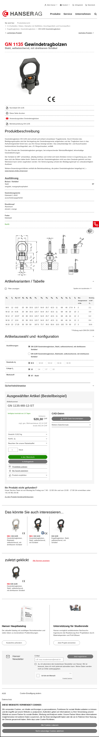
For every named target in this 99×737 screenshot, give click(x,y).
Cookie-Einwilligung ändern (30, 693)
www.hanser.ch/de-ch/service (16, 171)
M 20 (69, 363)
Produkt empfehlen (19, 475)
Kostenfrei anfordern (14, 643)
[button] (51, 5)
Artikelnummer (12, 402)
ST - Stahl (35, 376)
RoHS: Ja (11, 439)
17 (46, 369)
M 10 (41, 363)
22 (54, 369)
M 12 (50, 363)
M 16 (59, 363)
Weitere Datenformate (60, 425)
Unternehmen (83, 14)
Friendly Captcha (67, 678)
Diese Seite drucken (17, 113)
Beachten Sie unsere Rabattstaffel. (21, 443)
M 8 (32, 363)
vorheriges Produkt (14, 33)
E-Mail (37, 656)
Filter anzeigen (13, 288)
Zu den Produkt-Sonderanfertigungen (19, 497)
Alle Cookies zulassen (49, 725)
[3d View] (90, 231)
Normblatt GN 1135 (17, 108)
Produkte (55, 14)
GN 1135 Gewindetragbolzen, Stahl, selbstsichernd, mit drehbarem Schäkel (58, 348)
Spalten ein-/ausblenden (81, 288)
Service (68, 14)
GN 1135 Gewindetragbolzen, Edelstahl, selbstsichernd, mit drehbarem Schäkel (60, 355)
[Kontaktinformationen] (96, 224)
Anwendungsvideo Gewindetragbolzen (24, 118)
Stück (21, 450)
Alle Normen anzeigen (41, 561)
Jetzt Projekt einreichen (67, 643)
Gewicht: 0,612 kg (15, 434)
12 (32, 369)
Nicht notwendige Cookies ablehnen (50, 731)
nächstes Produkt (85, 33)
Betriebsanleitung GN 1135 (20, 124)
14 (39, 369)
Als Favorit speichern (20, 471)
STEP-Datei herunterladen (73, 419)
